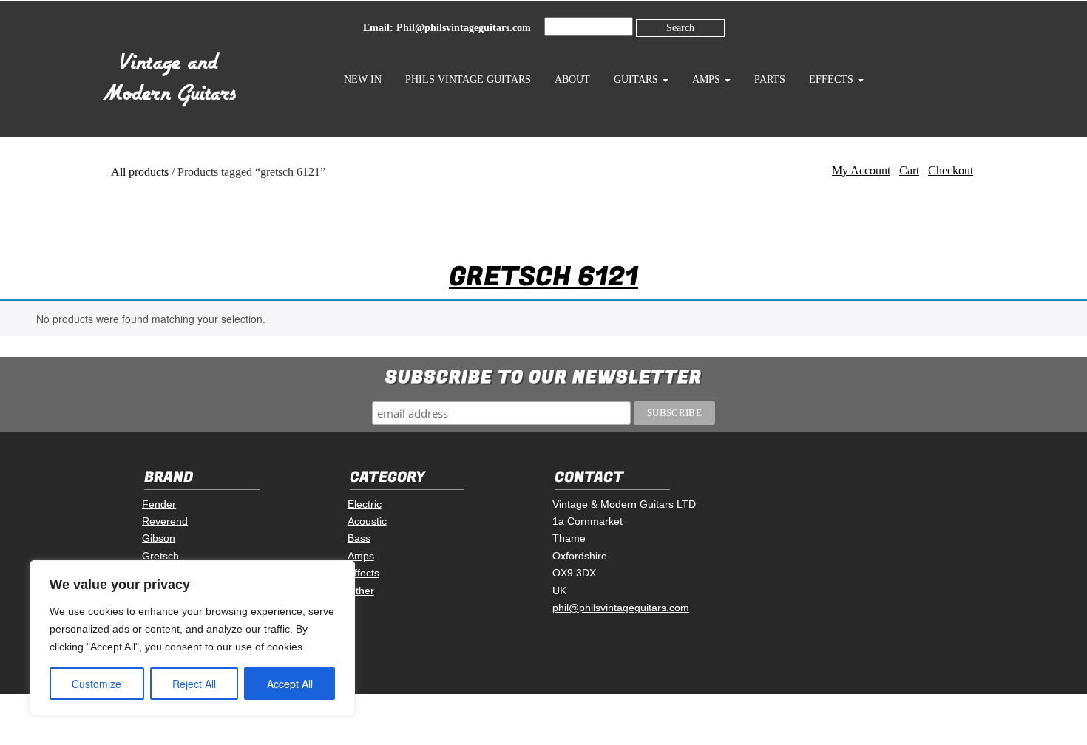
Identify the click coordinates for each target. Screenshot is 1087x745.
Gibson (158, 538)
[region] (192, 637)
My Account (861, 170)
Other (361, 590)
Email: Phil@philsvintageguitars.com (447, 27)
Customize (96, 683)
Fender (159, 504)
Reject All (194, 683)
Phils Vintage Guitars (468, 79)
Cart (909, 170)
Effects (832, 79)
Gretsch (160, 556)
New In (363, 79)
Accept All (290, 683)
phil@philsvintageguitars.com (620, 607)
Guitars (637, 79)
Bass (359, 538)
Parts (769, 79)
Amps (707, 79)
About (572, 79)
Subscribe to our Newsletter (543, 377)
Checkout (950, 170)
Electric (365, 504)
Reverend (165, 521)
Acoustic (367, 521)
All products (140, 172)
